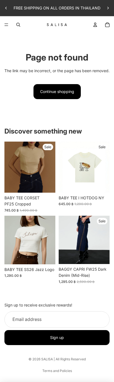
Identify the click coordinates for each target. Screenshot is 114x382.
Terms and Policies (57, 371)
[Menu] (6, 24)
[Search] (18, 25)
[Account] (95, 25)
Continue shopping (57, 91)
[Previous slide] (6, 8)
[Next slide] (108, 8)
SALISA (47, 359)
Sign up (57, 337)
